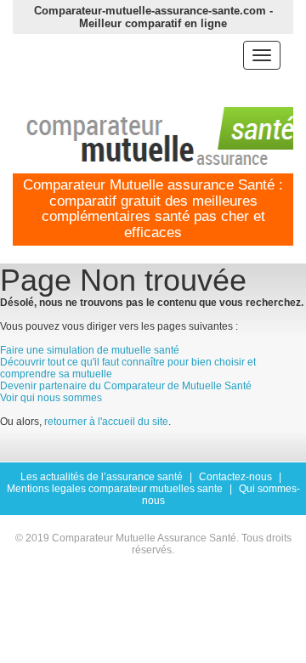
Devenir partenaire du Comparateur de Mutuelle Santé (126, 386)
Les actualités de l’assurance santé (101, 477)
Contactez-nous (235, 477)
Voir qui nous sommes (51, 398)
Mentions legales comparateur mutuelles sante (115, 489)
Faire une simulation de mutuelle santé (89, 350)
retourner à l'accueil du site (106, 422)
